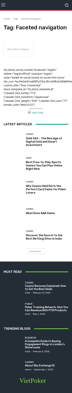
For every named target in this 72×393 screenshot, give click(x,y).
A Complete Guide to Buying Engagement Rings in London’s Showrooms (45, 344)
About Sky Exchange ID (40, 365)
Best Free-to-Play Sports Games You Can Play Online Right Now (44, 165)
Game (29, 158)
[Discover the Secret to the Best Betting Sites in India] (13, 235)
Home (7, 18)
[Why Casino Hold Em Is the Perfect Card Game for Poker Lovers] (13, 187)
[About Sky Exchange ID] (13, 365)
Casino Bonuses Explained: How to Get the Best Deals (45, 287)
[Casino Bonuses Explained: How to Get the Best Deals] (13, 287)
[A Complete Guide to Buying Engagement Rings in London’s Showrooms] (13, 344)
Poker (28, 304)
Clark (27, 293)
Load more (35, 251)
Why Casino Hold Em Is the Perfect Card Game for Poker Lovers (46, 189)
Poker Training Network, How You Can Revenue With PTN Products (46, 309)
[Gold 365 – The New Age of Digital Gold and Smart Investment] (13, 140)
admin (28, 369)
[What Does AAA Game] (13, 211)
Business (30, 337)
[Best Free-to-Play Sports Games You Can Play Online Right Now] (13, 163)
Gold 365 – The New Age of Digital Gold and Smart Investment (44, 142)
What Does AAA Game (40, 213)
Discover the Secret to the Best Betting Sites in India (44, 237)
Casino (29, 134)
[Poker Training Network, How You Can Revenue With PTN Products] (13, 308)
